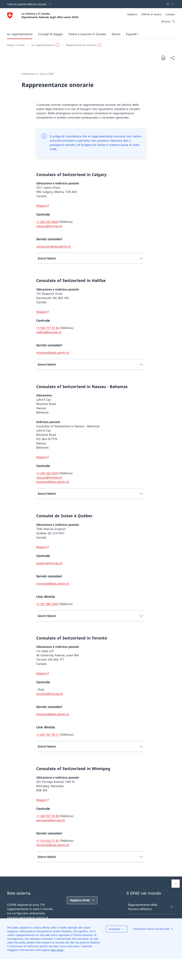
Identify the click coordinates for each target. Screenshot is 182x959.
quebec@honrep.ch (49, 563)
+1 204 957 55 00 (47, 816)
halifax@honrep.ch (48, 332)
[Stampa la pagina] (163, 58)
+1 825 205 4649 (47, 222)
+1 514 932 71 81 (47, 841)
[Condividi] (172, 58)
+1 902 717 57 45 (47, 328)
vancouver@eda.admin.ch (53, 246)
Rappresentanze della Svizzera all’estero (142, 907)
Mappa (41, 206)
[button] (19, 34)
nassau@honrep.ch (49, 477)
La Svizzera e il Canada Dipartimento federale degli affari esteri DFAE (50, 15)
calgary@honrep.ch (49, 226)
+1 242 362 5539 (47, 473)
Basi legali (57, 950)
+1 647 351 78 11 (47, 735)
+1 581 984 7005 (47, 604)
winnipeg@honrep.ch (50, 820)
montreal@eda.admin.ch (52, 353)
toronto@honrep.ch (49, 694)
